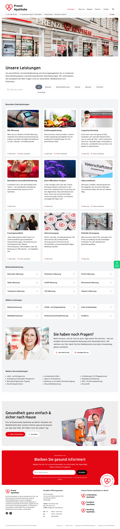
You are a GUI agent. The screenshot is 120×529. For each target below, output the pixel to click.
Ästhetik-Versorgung (90, 233)
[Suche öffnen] (113, 9)
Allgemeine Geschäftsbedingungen (85, 525)
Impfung (77, 87)
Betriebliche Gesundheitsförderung (22, 181)
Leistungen (70, 9)
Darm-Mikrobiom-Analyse (55, 181)
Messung (88, 87)
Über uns (81, 9)
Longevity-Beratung (89, 130)
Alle (39, 87)
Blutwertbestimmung (63, 87)
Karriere (97, 9)
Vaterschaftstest (88, 181)
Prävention (99, 87)
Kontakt (106, 9)
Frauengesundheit (15, 233)
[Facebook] (7, 513)
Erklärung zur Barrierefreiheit (106, 525)
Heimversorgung (51, 233)
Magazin (90, 9)
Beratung (48, 87)
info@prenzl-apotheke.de (55, 507)
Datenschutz (69, 525)
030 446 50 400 (53, 503)
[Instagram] (10, 513)
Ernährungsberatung (53, 130)
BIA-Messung (13, 130)
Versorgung (41, 92)
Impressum (59, 525)
